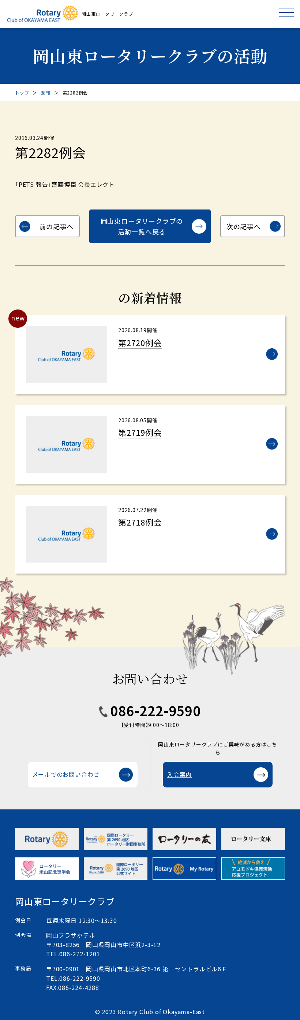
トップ (22, 92)
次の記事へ (243, 226)
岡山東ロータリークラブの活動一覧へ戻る (142, 226)
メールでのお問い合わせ (66, 774)
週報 (45, 92)
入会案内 (179, 774)
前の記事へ (56, 226)
